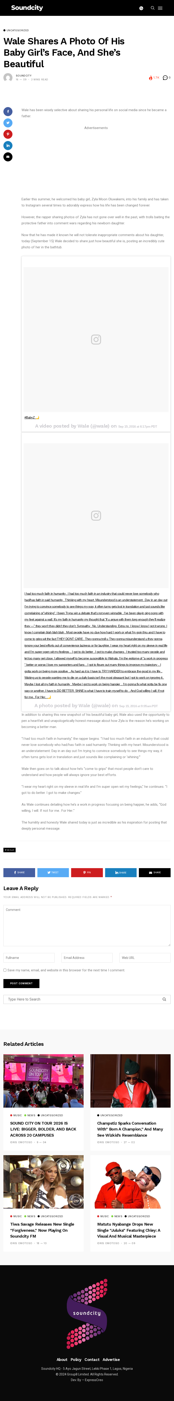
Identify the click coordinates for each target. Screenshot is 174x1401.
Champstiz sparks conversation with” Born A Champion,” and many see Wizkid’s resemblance (130, 1129)
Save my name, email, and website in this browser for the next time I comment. (66, 970)
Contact (92, 1359)
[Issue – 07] (87, 1314)
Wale (10, 850)
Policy (76, 1359)
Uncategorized (18, 30)
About (62, 1359)
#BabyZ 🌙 (31, 417)
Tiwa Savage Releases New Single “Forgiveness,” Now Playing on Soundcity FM (42, 1230)
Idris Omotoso (21, 1142)
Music (17, 1115)
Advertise (111, 1359)
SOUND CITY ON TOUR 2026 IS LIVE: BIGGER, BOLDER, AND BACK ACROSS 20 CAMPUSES (43, 1129)
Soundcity (23, 75)
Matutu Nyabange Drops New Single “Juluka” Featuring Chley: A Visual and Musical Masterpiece (128, 1230)
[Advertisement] (96, 162)
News (31, 1115)
